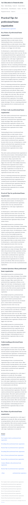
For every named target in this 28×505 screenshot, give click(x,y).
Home (2, 5)
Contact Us (15, 5)
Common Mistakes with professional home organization (12, 495)
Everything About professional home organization (12, 443)
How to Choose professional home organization (12, 455)
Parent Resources (12, 8)
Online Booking (8, 5)
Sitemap (2, 502)
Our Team (24, 8)
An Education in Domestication (12, 3)
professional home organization (8, 28)
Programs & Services (5, 11)
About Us (13, 11)
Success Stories (21, 5)
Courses (19, 8)
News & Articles (4, 8)
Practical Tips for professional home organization (12, 447)
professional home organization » (20, 473)
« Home (3, 473)
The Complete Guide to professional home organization (12, 481)
